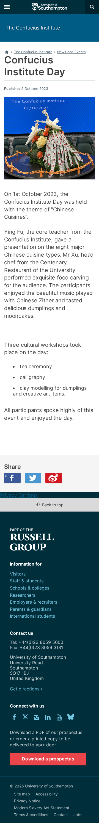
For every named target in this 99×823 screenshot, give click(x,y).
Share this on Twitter (33, 478)
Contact (61, 814)
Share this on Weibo (53, 478)
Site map (22, 794)
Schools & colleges (29, 588)
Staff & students (26, 580)
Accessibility (46, 794)
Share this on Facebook (5, 475)
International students (32, 616)
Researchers (22, 595)
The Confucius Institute (33, 28)
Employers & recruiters (33, 602)
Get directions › (26, 689)
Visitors (18, 574)
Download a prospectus (48, 759)
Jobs (77, 814)
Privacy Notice (27, 800)
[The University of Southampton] (49, 7)
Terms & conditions (31, 814)
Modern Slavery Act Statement (41, 807)
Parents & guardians (30, 609)
